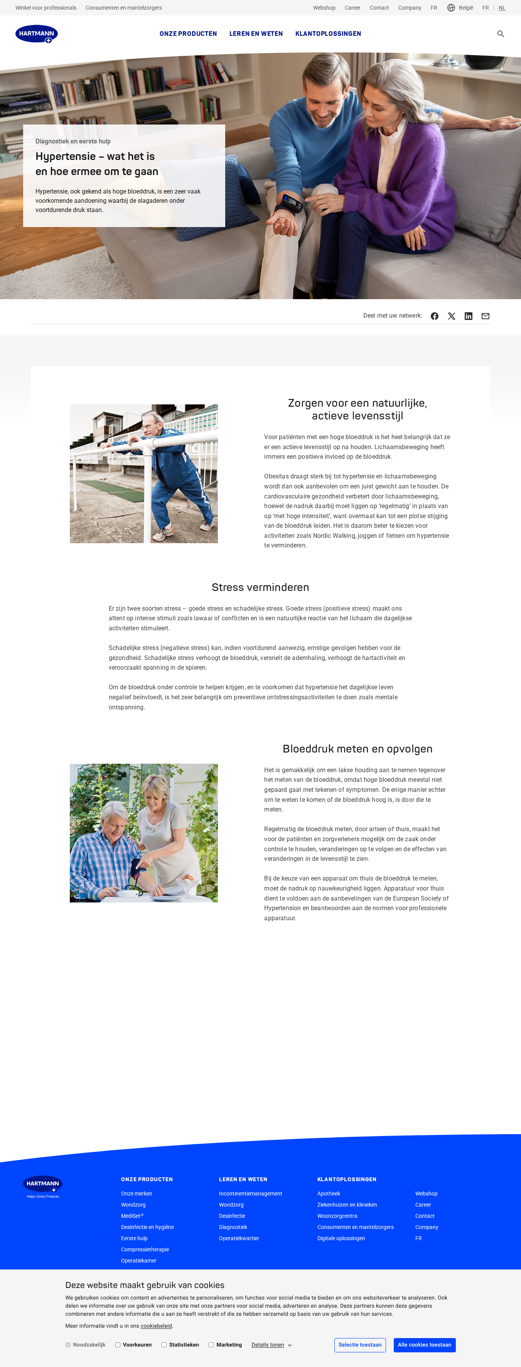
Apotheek (328, 1193)
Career (353, 8)
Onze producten (188, 34)
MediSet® (132, 1216)
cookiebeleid (156, 1326)
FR (434, 8)
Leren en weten (256, 34)
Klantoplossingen (328, 34)
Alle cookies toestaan (425, 1345)
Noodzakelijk (89, 1345)
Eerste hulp (134, 1238)
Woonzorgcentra (337, 1216)
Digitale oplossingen (341, 1238)
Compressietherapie (145, 1249)
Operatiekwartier (239, 1238)
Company (410, 8)
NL (502, 8)
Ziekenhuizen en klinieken (347, 1205)
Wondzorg (133, 1205)
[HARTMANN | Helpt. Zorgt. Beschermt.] (36, 34)
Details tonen (267, 1345)
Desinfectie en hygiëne (147, 1227)
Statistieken (184, 1345)
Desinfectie (232, 1216)
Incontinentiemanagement (250, 1193)
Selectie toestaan (360, 1345)
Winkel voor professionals (45, 8)
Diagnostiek (233, 1227)
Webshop (324, 8)
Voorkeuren (137, 1345)
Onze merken (136, 1193)
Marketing (229, 1345)
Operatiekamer (139, 1261)
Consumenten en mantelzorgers (124, 8)
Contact (379, 8)
